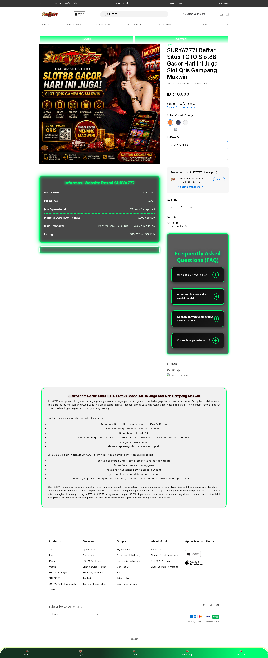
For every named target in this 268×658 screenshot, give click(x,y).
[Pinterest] (179, 371)
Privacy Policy (125, 578)
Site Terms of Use (127, 584)
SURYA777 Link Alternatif (63, 584)
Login (80, 654)
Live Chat (241, 654)
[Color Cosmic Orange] (170, 122)
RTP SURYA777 (134, 24)
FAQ (119, 572)
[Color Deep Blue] (178, 122)
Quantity (172, 199)
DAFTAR (181, 39)
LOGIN (87, 39)
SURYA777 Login (175, 3)
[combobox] (134, 14)
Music (52, 589)
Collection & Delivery (128, 555)
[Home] (50, 14)
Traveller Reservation (95, 584)
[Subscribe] (96, 614)
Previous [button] (40, 3)
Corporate (88, 555)
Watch (52, 567)
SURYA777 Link (121, 3)
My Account (123, 549)
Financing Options (93, 572)
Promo (27, 654)
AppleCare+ (89, 549)
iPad (51, 555)
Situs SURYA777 (165, 24)
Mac (51, 549)
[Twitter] (174, 371)
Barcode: (190, 83)
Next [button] (227, 3)
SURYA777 (66, 3)
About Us (156, 549)
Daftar (134, 654)
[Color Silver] (185, 122)
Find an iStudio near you (164, 555)
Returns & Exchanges (128, 561)
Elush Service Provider (95, 567)
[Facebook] (169, 371)
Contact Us (123, 567)
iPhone (52, 561)
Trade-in (87, 578)
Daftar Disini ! (71, 3)
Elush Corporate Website (165, 567)
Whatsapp (187, 654)
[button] (45, 24)
